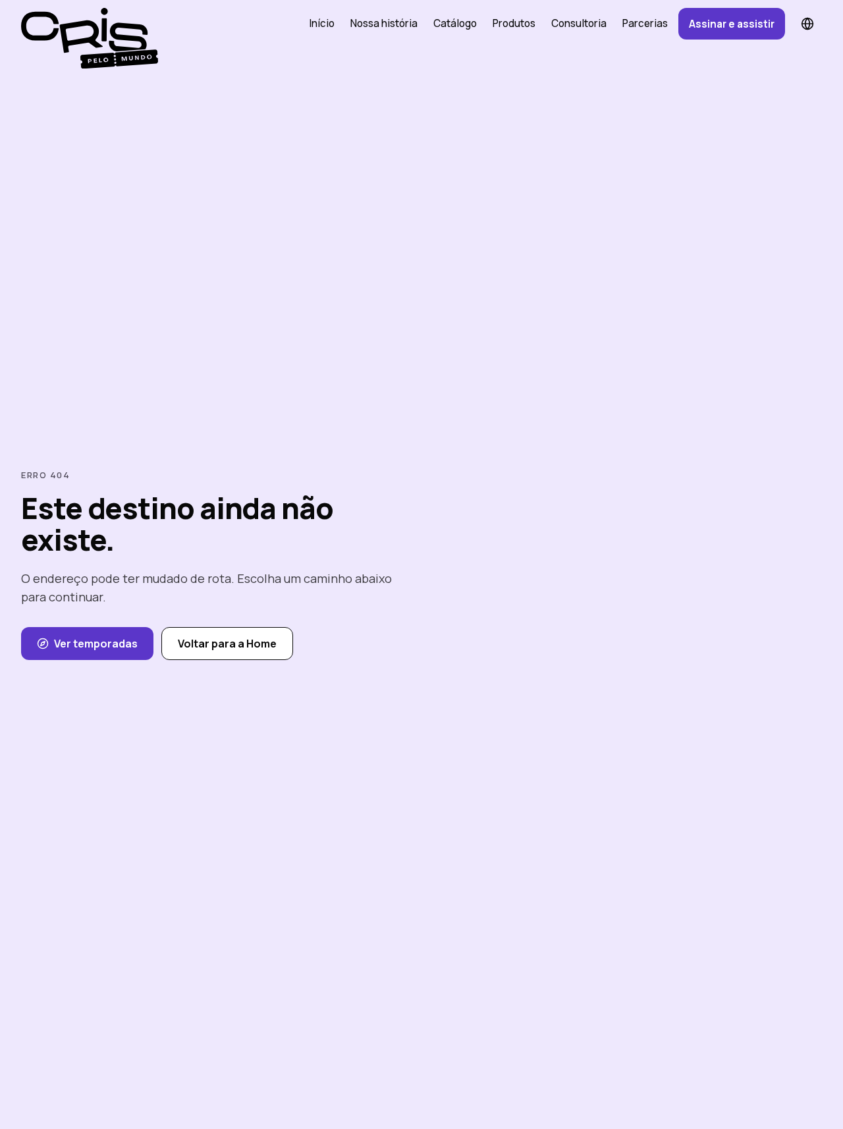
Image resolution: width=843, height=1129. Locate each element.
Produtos (514, 23)
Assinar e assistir (732, 24)
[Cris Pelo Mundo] (84, 24)
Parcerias (645, 23)
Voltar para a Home (227, 643)
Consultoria (579, 23)
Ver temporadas (96, 643)
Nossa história (384, 23)
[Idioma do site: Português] (807, 23)
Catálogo (455, 23)
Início (322, 23)
